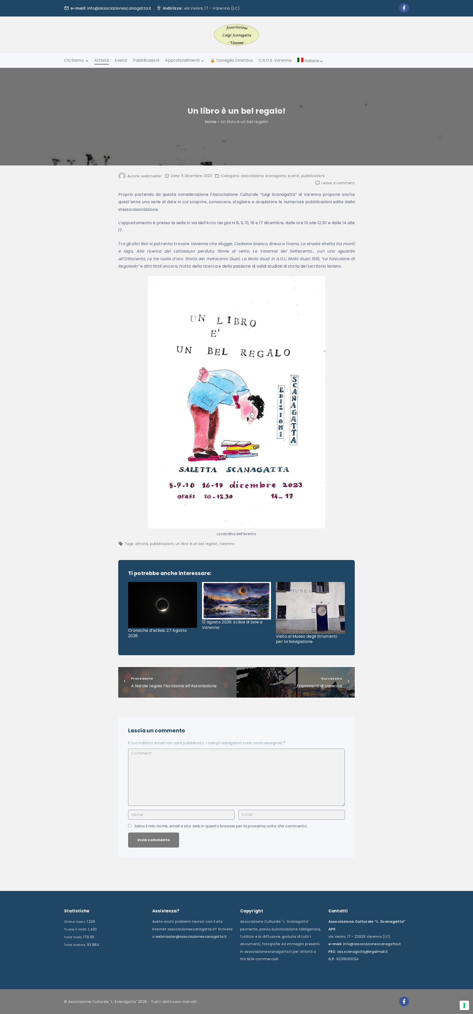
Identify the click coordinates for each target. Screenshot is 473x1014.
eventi (293, 175)
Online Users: (75, 921)
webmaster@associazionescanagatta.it (191, 936)
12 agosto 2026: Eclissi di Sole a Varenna (232, 624)
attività (141, 543)
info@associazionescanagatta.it (119, 8)
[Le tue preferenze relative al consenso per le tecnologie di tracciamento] (464, 1005)
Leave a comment (338, 183)
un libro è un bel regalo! (196, 543)
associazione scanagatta (263, 175)
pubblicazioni (312, 175)
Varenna (226, 543)
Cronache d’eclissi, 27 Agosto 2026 (157, 633)
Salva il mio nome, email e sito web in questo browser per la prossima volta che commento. (221, 826)
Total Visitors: (75, 944)
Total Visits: (73, 937)
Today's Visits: (76, 929)
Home (211, 122)
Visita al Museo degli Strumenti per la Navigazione (306, 639)
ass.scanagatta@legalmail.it (362, 951)
